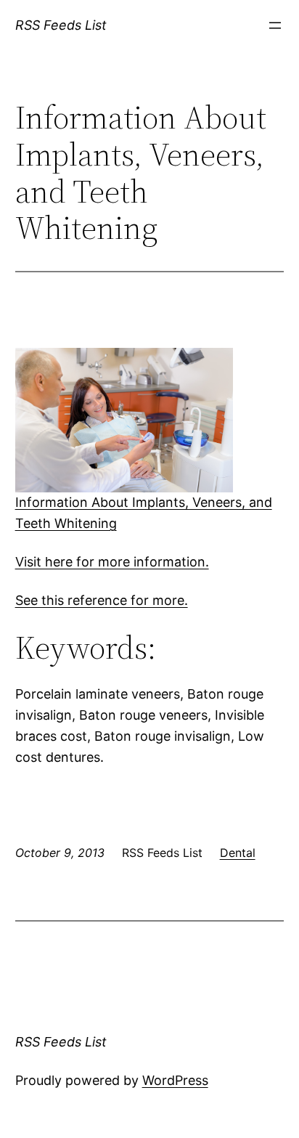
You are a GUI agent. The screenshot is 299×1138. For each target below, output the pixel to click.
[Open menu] (275, 25)
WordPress (175, 1080)
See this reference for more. (101, 600)
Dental (237, 852)
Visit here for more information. (112, 561)
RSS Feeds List (61, 25)
